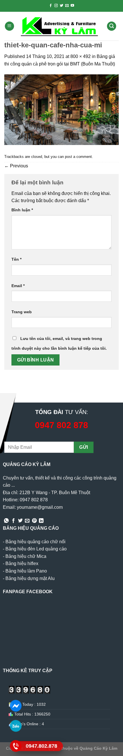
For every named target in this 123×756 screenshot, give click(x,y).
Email (18, 285)
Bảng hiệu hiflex (21, 563)
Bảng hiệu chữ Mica (25, 556)
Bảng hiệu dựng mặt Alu (30, 578)
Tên (16, 259)
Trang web (21, 312)
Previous (16, 165)
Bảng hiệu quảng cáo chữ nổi (35, 541)
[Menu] (9, 26)
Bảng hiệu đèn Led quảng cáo (36, 548)
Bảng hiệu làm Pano (26, 571)
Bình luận (22, 210)
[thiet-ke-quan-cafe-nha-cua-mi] (61, 109)
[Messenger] (15, 705)
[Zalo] (15, 725)
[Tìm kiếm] (111, 26)
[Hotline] (15, 745)
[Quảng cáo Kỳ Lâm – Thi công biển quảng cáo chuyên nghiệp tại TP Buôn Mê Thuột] (60, 26)
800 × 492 (80, 56)
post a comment (78, 156)
